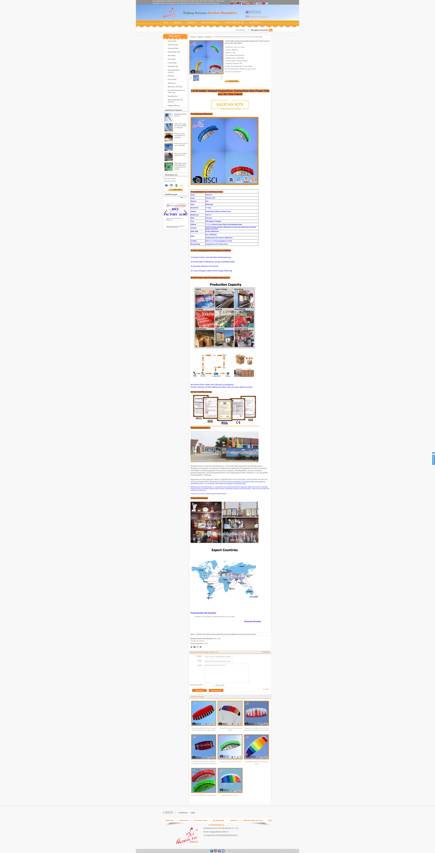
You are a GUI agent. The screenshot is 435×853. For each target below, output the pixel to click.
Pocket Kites (172, 63)
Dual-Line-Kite (251, 634)
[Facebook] (219, 851)
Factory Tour (200, 820)
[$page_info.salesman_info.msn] (191, 647)
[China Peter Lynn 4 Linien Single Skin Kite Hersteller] (168, 156)
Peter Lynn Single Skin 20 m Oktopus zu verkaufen (180, 125)
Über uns (178, 22)
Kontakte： (199, 656)
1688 (192, 813)
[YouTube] (215, 851)
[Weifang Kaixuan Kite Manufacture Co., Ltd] (169, 13)
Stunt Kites (171, 55)
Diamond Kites (173, 48)
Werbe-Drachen (222, 634)
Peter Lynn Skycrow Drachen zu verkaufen (179, 135)
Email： (200, 661)
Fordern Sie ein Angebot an (238, 1)
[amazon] (212, 851)
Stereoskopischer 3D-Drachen (175, 101)
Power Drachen (211, 634)
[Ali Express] (223, 851)
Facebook (183, 813)
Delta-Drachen (173, 45)
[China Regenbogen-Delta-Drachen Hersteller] (168, 117)
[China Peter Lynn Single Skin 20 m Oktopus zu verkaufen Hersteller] (168, 127)
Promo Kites (172, 79)
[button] (185, 212)
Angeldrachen (173, 96)
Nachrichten (218, 820)
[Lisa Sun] (166, 185)
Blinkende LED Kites (175, 87)
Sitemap (233, 820)
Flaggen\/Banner (174, 105)
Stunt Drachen (200, 634)
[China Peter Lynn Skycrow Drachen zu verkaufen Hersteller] (168, 137)
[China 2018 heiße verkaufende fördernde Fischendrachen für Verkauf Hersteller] (168, 166)
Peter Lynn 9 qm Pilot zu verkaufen (180, 144)
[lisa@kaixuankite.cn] (197, 647)
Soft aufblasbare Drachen (174, 71)
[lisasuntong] (194, 647)
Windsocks (171, 83)
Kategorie (200, 37)
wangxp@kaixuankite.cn (259, 17)
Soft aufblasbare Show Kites (236, 634)
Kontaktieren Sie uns (234, 22)
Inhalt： (200, 665)
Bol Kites (171, 76)
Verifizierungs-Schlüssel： (196, 686)
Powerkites (172, 59)
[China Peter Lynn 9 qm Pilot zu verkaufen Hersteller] (168, 147)
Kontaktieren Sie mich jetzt (175, 189)
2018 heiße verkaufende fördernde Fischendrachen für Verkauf (180, 166)
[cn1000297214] (200, 647)
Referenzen (254, 22)
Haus (166, 22)
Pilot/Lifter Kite (173, 66)
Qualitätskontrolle (210, 22)
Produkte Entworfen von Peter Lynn (176, 91)
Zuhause (193, 37)
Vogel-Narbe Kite (174, 52)
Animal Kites (172, 41)
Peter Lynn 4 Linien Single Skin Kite (180, 154)
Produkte (191, 22)
